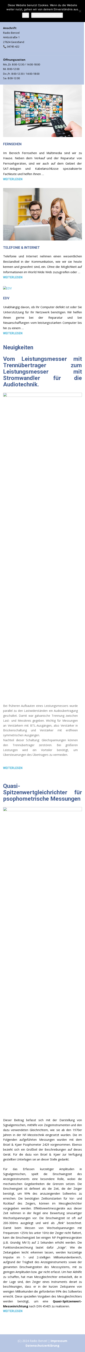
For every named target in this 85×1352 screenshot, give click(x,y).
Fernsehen (12, 144)
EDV (6, 298)
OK (25, 15)
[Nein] (80, 11)
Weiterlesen (12, 179)
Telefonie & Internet (21, 248)
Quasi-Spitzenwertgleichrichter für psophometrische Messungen (42, 792)
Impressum (59, 1341)
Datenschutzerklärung (42, 1345)
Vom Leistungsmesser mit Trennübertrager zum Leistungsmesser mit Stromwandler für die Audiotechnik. (42, 371)
